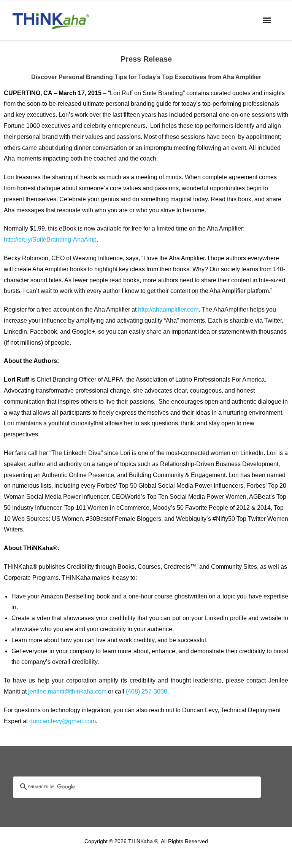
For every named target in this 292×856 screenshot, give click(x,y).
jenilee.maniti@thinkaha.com (67, 691)
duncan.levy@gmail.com (62, 721)
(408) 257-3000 (146, 691)
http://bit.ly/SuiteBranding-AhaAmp (50, 239)
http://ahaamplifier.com (168, 309)
